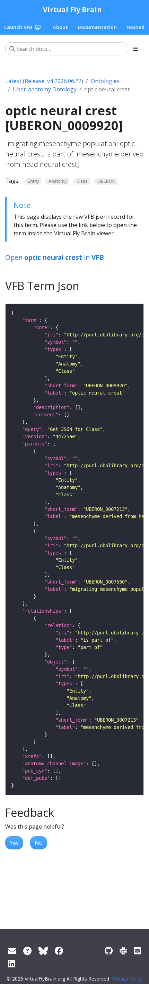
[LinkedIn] (11, 963)
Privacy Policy (127, 978)
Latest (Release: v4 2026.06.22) (44, 81)
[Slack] (123, 950)
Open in (54, 257)
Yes (14, 843)
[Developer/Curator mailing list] (137, 950)
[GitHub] (109, 950)
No (39, 843)
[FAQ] (27, 950)
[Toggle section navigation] (135, 49)
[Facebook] (59, 950)
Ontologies (105, 81)
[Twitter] (43, 950)
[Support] (12, 950)
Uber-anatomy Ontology (45, 89)
